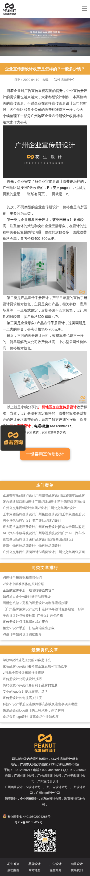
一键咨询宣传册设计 (45, 454)
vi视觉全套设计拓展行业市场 (23, 673)
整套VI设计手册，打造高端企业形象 (29, 628)
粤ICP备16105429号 (28, 822)
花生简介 (56, 870)
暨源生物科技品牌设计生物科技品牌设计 (32, 546)
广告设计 (56, 864)
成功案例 (13, 870)
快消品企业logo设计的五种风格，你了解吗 (33, 710)
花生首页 (13, 864)
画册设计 (77, 864)
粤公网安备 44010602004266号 (28, 817)
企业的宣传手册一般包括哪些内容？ (29, 590)
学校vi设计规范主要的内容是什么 (27, 660)
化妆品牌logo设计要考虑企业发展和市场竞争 (35, 666)
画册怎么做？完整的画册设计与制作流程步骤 (35, 603)
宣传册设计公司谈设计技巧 (22, 679)
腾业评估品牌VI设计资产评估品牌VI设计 (32, 520)
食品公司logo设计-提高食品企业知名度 (30, 717)
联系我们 (77, 870)
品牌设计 (34, 864)
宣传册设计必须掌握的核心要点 (25, 622)
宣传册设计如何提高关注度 (22, 698)
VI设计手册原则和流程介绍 (22, 578)
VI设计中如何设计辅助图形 (22, 634)
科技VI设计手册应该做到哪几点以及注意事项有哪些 (40, 704)
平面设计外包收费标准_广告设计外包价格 (33, 615)
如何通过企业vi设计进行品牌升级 (27, 596)
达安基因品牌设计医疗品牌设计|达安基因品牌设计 (39, 539)
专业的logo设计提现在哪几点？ (25, 691)
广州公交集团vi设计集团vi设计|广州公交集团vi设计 (39, 508)
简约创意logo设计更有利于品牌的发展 (30, 685)
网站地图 (34, 870)
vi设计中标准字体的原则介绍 (23, 584)
